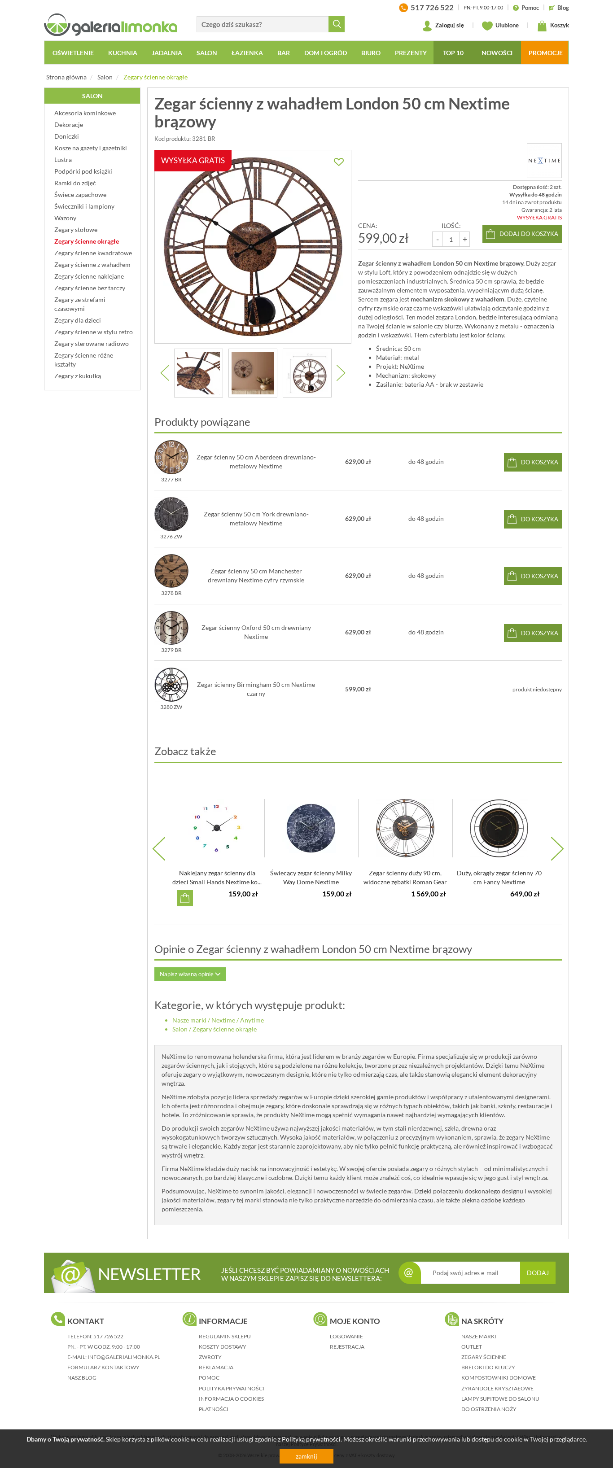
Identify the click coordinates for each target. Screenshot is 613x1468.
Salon (105, 77)
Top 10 (453, 53)
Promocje (546, 53)
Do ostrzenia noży (489, 1409)
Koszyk (559, 25)
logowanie (346, 1336)
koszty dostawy (222, 1346)
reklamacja (216, 1367)
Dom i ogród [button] (325, 53)
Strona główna (66, 77)
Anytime (252, 1020)
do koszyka (539, 462)
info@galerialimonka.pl (124, 1357)
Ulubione (506, 25)
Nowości (497, 53)
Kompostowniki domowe (498, 1377)
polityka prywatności (231, 1388)
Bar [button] (283, 53)
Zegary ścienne (483, 1357)
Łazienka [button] (247, 53)
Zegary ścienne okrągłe (155, 77)
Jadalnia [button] (167, 53)
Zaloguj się (449, 25)
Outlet (471, 1346)
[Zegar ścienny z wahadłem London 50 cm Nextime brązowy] (198, 373)
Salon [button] (207, 53)
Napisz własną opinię (187, 974)
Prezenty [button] (411, 53)
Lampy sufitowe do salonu (500, 1398)
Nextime (223, 1020)
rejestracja (347, 1346)
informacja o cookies (231, 1398)
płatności (213, 1409)
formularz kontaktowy (103, 1367)
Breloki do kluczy (488, 1367)
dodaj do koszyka (528, 233)
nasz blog (81, 1377)
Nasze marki (189, 1020)
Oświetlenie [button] (73, 53)
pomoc (209, 1377)
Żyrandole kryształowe (497, 1388)
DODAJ (538, 1272)
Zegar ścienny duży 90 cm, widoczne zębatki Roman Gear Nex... (405, 882)
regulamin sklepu (225, 1336)
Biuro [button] (371, 53)
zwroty (210, 1357)
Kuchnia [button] (122, 53)
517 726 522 (108, 1336)
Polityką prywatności (311, 1439)
